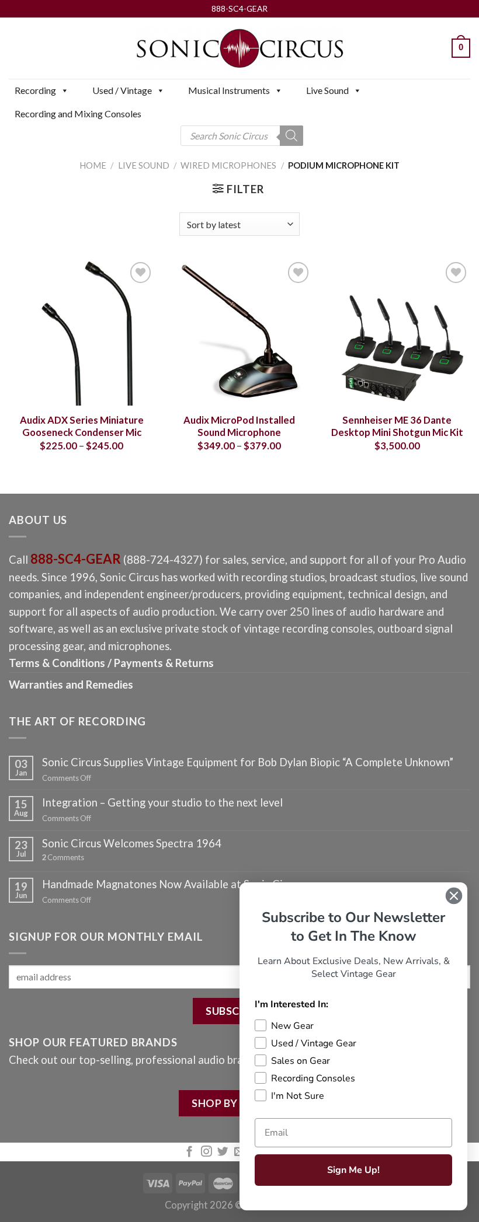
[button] (64, 90)
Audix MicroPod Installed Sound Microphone (239, 426)
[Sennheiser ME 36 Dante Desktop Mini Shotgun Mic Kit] (397, 332)
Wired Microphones (228, 165)
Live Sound (327, 90)
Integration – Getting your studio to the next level (162, 802)
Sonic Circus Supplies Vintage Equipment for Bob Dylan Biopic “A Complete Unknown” (247, 762)
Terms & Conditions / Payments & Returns (111, 663)
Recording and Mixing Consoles (78, 113)
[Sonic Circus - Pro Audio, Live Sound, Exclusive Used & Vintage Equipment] (239, 48)
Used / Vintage (122, 90)
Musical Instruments (229, 90)
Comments (63, 857)
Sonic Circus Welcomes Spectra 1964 (131, 843)
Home (92, 165)
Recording (35, 90)
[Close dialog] (454, 896)
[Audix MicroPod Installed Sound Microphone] (239, 332)
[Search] (291, 135)
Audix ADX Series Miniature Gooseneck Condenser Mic (82, 426)
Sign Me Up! (353, 1170)
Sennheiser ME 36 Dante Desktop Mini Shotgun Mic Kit (397, 426)
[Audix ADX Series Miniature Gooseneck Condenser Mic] (82, 332)
